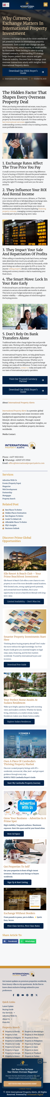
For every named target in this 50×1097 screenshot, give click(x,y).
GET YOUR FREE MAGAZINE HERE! (22, 1084)
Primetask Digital (35, 1094)
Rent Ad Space (13, 834)
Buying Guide (7, 1009)
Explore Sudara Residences (19, 721)
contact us (25, 368)
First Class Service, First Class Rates (23, 926)
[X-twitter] (36, 995)
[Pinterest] (27, 995)
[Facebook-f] (13, 995)
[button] (46, 4)
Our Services (7, 1013)
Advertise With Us (9, 1016)
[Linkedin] (32, 995)
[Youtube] (23, 995)
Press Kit (6, 1022)
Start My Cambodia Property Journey (23, 783)
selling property (15, 269)
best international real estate (13, 122)
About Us (6, 1019)
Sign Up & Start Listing (17, 882)
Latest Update (7, 1006)
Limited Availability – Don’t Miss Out (23, 601)
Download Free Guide (16, 664)
